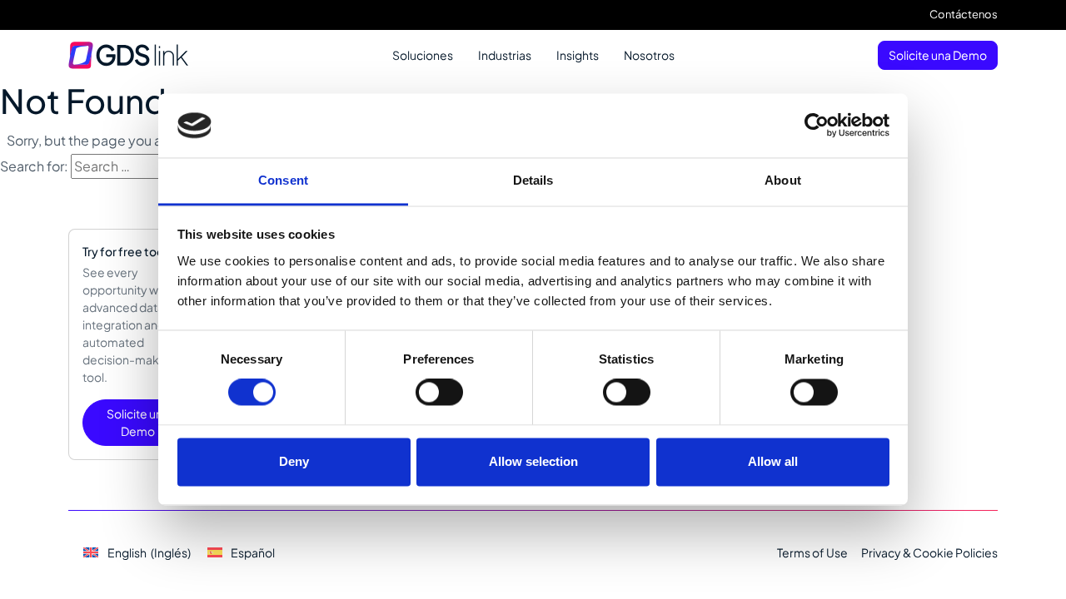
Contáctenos (963, 14)
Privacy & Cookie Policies (929, 552)
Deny (294, 461)
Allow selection (533, 461)
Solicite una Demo (938, 54)
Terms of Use (812, 552)
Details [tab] (533, 180)
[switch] (439, 392)
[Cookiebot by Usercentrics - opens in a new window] (816, 125)
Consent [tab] (283, 180)
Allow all (773, 461)
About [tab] (783, 180)
